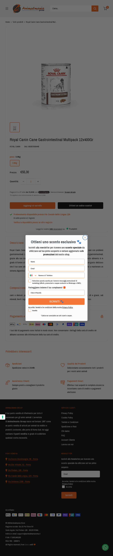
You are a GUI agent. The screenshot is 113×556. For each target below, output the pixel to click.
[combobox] (33, 275)
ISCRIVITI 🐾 (56, 301)
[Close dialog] (85, 237)
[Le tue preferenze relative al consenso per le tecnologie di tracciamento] (2, 417)
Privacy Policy (67, 307)
